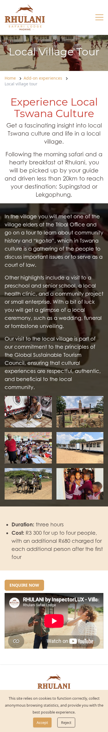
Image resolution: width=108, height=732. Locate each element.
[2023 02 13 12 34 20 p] (28, 447)
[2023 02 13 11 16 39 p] (28, 411)
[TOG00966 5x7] (80, 484)
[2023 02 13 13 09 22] (28, 484)
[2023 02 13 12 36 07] (80, 447)
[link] (25, 17)
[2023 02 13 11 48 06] (80, 411)
